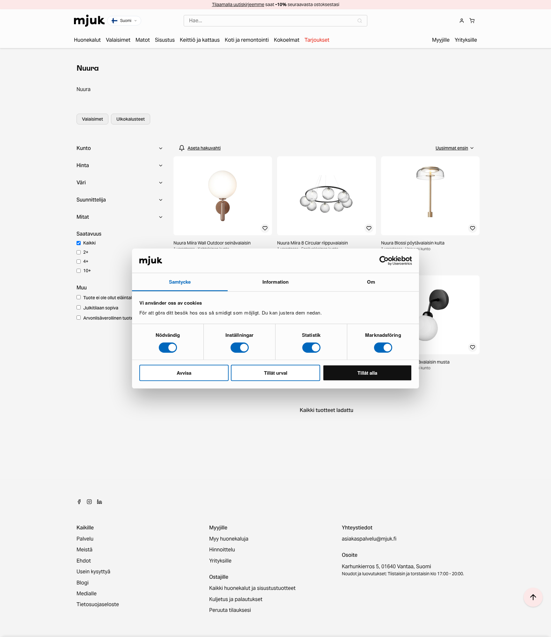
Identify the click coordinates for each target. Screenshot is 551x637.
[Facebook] (79, 501)
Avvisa (184, 372)
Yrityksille (220, 561)
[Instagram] (89, 501)
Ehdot (84, 561)
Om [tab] (371, 281)
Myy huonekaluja (228, 539)
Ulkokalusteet (130, 119)
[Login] (462, 21)
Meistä (84, 550)
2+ (85, 252)
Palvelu (85, 539)
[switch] (240, 347)
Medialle (87, 594)
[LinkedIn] (99, 501)
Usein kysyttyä (93, 572)
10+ (87, 270)
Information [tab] (275, 281)
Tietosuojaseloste (98, 604)
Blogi (83, 583)
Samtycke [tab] (180, 281)
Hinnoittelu (222, 550)
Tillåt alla (367, 372)
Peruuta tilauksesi (230, 610)
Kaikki (89, 243)
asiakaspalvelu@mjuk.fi (369, 539)
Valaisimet (92, 119)
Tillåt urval (275, 372)
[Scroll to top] (533, 597)
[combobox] (275, 20)
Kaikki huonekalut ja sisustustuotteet (252, 588)
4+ (85, 261)
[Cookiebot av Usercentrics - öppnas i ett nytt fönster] (384, 260)
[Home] (89, 21)
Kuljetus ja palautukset (235, 599)
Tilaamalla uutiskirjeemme (238, 4)
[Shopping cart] (472, 21)
